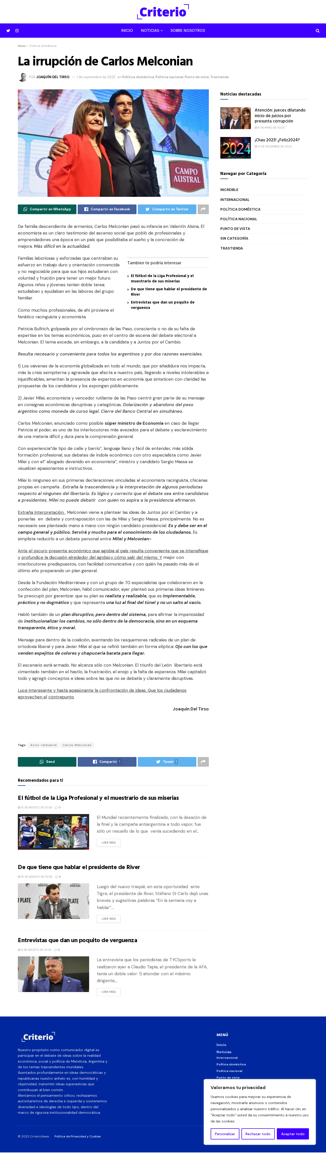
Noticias (150, 30)
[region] (260, 1112)
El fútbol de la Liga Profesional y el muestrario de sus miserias (162, 278)
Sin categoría (234, 238)
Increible (229, 189)
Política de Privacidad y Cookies (78, 1136)
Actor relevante (43, 745)
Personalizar (225, 1134)
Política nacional (169, 77)
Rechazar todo (258, 1134)
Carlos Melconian (77, 745)
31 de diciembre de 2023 (274, 146)
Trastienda (219, 77)
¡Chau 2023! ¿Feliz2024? (277, 139)
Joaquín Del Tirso (53, 77)
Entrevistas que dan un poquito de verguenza (163, 304)
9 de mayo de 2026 (271, 127)
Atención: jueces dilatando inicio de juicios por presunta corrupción (280, 115)
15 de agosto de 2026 (36, 807)
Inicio (127, 30)
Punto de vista (197, 77)
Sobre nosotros (187, 30)
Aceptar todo (293, 1134)
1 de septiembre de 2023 (96, 77)
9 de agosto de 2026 (35, 950)
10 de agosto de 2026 (36, 876)
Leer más (109, 842)
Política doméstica (43, 46)
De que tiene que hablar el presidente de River (169, 291)
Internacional (235, 199)
